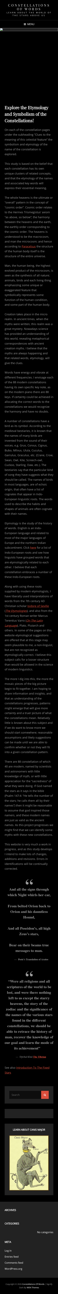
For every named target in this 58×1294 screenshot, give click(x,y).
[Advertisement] (29, 62)
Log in (8, 1250)
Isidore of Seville (38, 606)
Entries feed (12, 1256)
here (33, 547)
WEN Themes (33, 1287)
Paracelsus (29, 246)
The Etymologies (16, 611)
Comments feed (14, 1262)
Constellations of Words (29, 7)
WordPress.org (13, 1268)
